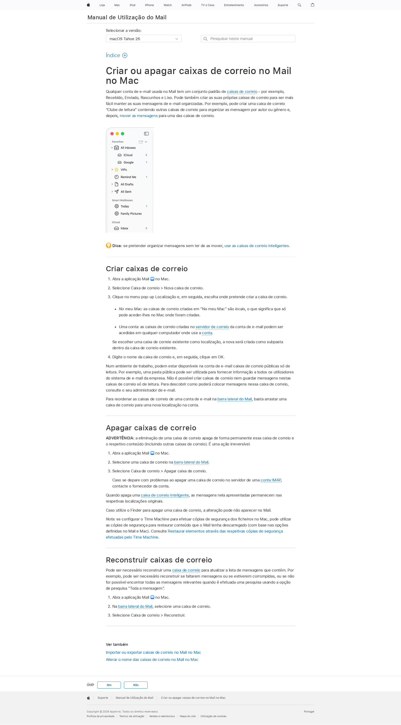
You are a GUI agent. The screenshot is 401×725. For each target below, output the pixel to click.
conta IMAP (271, 480)
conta (207, 332)
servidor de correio (212, 326)
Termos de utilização (131, 716)
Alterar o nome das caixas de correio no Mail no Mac (152, 659)
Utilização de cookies (213, 716)
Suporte (103, 697)
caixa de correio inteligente (165, 495)
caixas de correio (242, 91)
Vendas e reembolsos (162, 716)
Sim (109, 685)
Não (135, 685)
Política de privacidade (100, 716)
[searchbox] (248, 38)
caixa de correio (186, 570)
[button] (299, 5)
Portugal (309, 711)
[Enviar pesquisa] (205, 38)
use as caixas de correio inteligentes (256, 245)
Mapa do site (188, 716)
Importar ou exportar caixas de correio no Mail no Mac (153, 652)
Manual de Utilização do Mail (126, 17)
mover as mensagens (139, 115)
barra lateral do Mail (234, 399)
